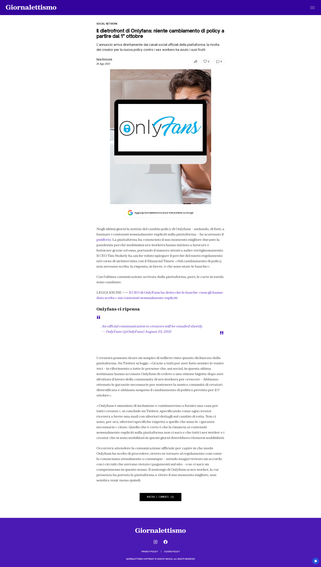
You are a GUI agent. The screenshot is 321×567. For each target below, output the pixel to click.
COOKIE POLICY (172, 551)
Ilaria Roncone (104, 59)
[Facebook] (165, 542)
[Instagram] (155, 542)
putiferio (103, 239)
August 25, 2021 (158, 331)
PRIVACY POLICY (149, 551)
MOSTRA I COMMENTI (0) (160, 496)
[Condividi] (195, 61)
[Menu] (312, 7)
